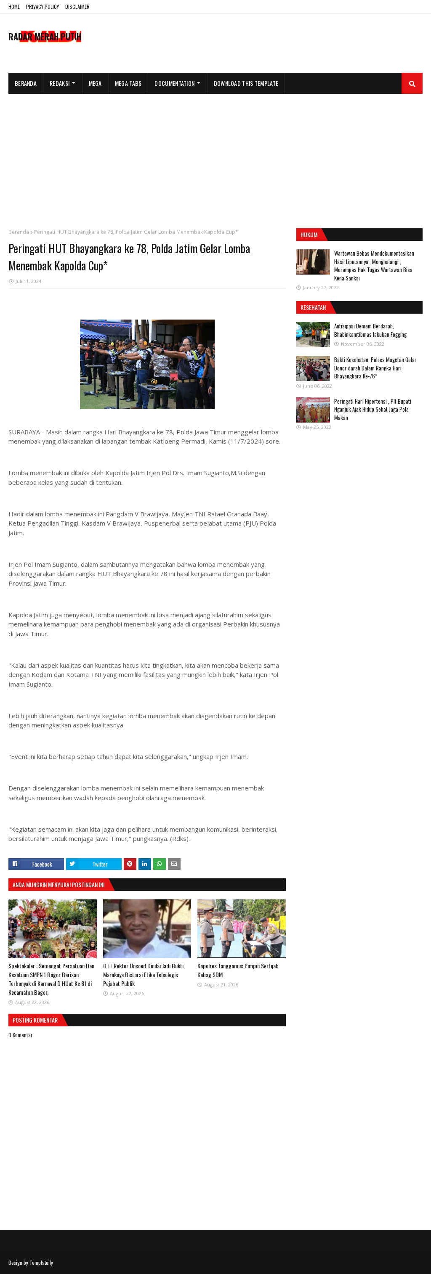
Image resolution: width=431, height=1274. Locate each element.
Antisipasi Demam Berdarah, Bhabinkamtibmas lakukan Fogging (370, 330)
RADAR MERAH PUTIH (44, 36)
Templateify (41, 1262)
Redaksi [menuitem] (59, 83)
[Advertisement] (215, 157)
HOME (14, 6)
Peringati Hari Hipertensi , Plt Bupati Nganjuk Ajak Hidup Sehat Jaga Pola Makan (372, 409)
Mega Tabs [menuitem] (128, 83)
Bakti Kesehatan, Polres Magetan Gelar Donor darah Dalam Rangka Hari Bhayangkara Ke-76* (375, 367)
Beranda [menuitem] (26, 83)
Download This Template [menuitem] (246, 83)
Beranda (18, 231)
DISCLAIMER (77, 6)
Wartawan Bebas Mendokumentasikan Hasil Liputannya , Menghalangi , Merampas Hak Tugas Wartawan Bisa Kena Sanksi (374, 265)
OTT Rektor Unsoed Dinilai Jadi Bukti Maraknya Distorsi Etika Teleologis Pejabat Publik (143, 974)
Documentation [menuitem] (174, 83)
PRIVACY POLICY (42, 6)
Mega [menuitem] (95, 83)
